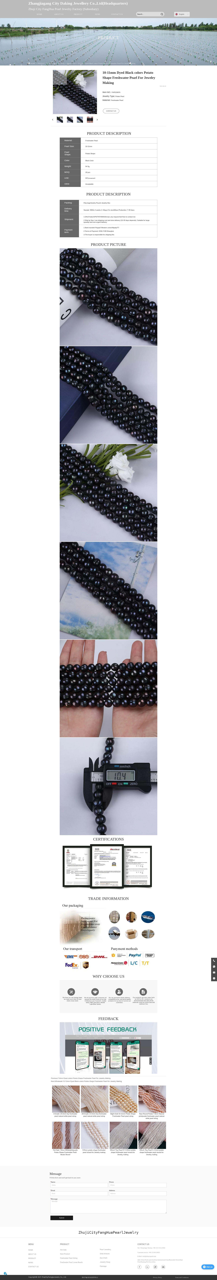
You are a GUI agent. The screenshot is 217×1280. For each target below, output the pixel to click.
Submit (61, 1218)
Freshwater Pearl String (56, 63)
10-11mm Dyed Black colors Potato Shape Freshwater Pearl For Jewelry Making (106, 63)
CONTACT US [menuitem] (117, 14)
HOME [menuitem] (39, 14)
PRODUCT (41, 63)
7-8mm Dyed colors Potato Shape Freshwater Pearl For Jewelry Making (84, 1078)
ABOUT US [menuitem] (58, 14)
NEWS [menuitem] (97, 14)
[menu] (78, 14)
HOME (33, 63)
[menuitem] (78, 14)
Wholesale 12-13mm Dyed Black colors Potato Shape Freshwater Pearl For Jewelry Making (88, 1081)
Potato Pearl (71, 63)
